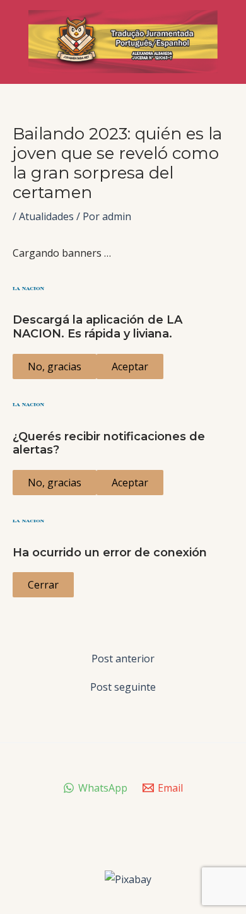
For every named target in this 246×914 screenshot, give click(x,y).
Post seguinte (123, 687)
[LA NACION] (123, 288)
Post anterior (123, 658)
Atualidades (46, 216)
